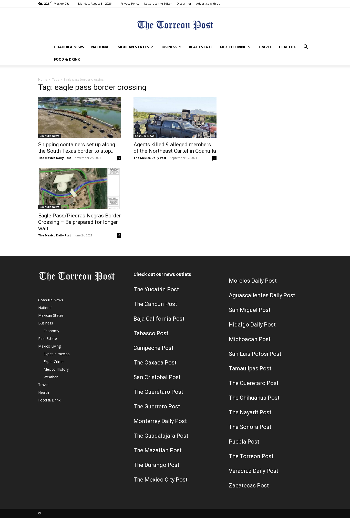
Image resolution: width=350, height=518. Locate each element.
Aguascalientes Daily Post (262, 295)
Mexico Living (233, 46)
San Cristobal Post (157, 377)
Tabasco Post (150, 333)
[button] (306, 47)
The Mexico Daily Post (54, 158)
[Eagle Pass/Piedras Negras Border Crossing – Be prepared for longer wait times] (79, 188)
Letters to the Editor (158, 3)
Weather (51, 377)
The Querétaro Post (158, 392)
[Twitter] (294, 47)
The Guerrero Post (156, 406)
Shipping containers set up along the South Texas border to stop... (76, 147)
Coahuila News (69, 46)
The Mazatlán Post (157, 450)
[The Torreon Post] (175, 24)
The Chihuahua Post (254, 398)
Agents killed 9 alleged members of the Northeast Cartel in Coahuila (174, 147)
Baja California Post (158, 318)
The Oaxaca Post (155, 362)
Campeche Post (153, 348)
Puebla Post (244, 441)
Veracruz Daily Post (253, 471)
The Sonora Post (250, 427)
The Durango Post (156, 465)
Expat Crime (54, 361)
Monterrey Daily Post (160, 421)
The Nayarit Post (250, 412)
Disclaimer (184, 3)
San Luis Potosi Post (255, 354)
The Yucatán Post (156, 289)
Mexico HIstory (56, 369)
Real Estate (201, 46)
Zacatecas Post (249, 485)
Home (42, 79)
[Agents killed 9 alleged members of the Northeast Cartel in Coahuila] (175, 117)
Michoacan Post (250, 339)
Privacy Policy (129, 3)
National (100, 46)
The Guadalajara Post (160, 436)
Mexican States (133, 46)
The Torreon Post (251, 456)
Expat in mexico (57, 353)
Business (168, 46)
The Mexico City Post (160, 479)
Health (286, 46)
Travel (265, 46)
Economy (51, 330)
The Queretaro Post (254, 383)
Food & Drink (67, 59)
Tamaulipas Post (250, 368)
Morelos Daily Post (253, 280)
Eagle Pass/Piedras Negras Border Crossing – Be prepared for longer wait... (79, 222)
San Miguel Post (250, 310)
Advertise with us (208, 3)
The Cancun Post (155, 304)
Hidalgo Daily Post (252, 324)
